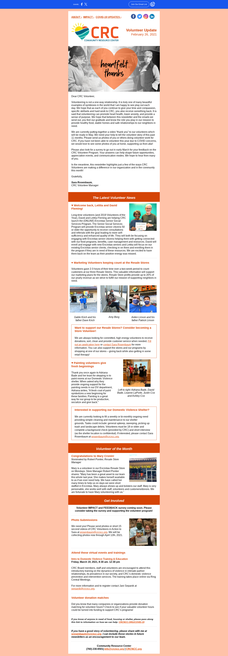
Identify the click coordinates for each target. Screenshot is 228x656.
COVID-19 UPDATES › (108, 17)
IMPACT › (88, 17)
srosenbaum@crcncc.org (105, 436)
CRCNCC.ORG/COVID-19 (131, 622)
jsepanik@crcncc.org (82, 588)
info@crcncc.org (114, 649)
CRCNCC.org (134, 649)
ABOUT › (76, 17)
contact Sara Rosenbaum (117, 344)
